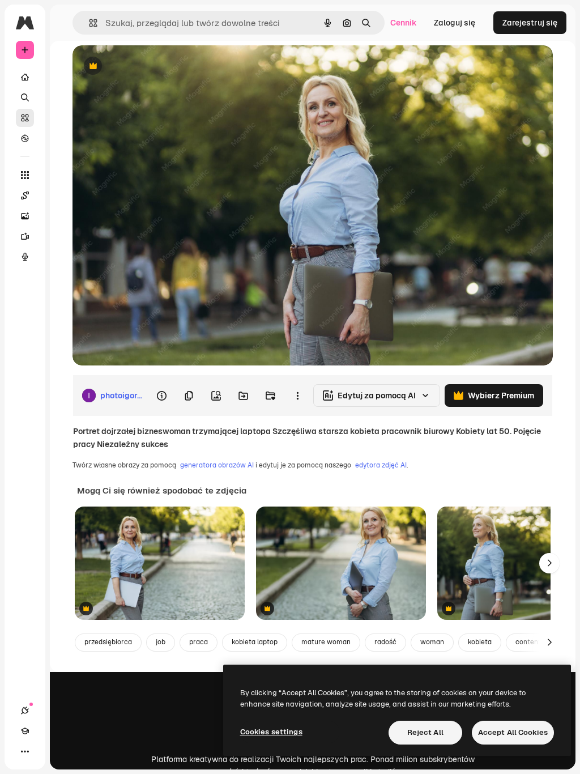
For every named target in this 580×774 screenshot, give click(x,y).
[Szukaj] (25, 97)
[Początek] (25, 77)
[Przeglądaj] (25, 138)
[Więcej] (25, 751)
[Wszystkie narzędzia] (25, 175)
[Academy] (25, 731)
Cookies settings (271, 732)
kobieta (480, 642)
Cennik (403, 23)
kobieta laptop (255, 642)
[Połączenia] (25, 710)
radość (385, 642)
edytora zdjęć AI (381, 465)
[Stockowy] (25, 118)
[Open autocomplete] (88, 23)
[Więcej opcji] (297, 395)
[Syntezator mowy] (25, 257)
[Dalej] (549, 563)
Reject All (425, 732)
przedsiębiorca (108, 642)
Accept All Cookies (513, 732)
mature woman (326, 642)
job (160, 642)
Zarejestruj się (529, 23)
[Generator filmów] (25, 236)
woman (432, 642)
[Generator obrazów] (25, 216)
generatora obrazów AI (217, 465)
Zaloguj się (454, 23)
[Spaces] (25, 195)
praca (198, 642)
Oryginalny (150, 66)
